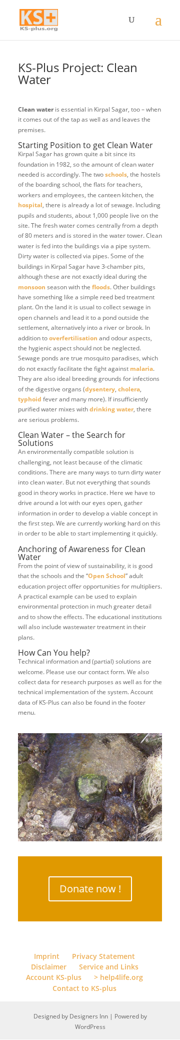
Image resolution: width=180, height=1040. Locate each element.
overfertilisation (73, 338)
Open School (107, 576)
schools (116, 174)
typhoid (30, 399)
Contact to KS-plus (84, 988)
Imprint (47, 956)
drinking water (112, 409)
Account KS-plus (54, 977)
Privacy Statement (103, 956)
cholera (129, 389)
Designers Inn (89, 1016)
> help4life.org (118, 977)
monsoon (32, 287)
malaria (141, 368)
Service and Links (108, 966)
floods (101, 287)
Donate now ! (90, 888)
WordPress (90, 1026)
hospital (30, 205)
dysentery (100, 389)
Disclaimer (48, 966)
